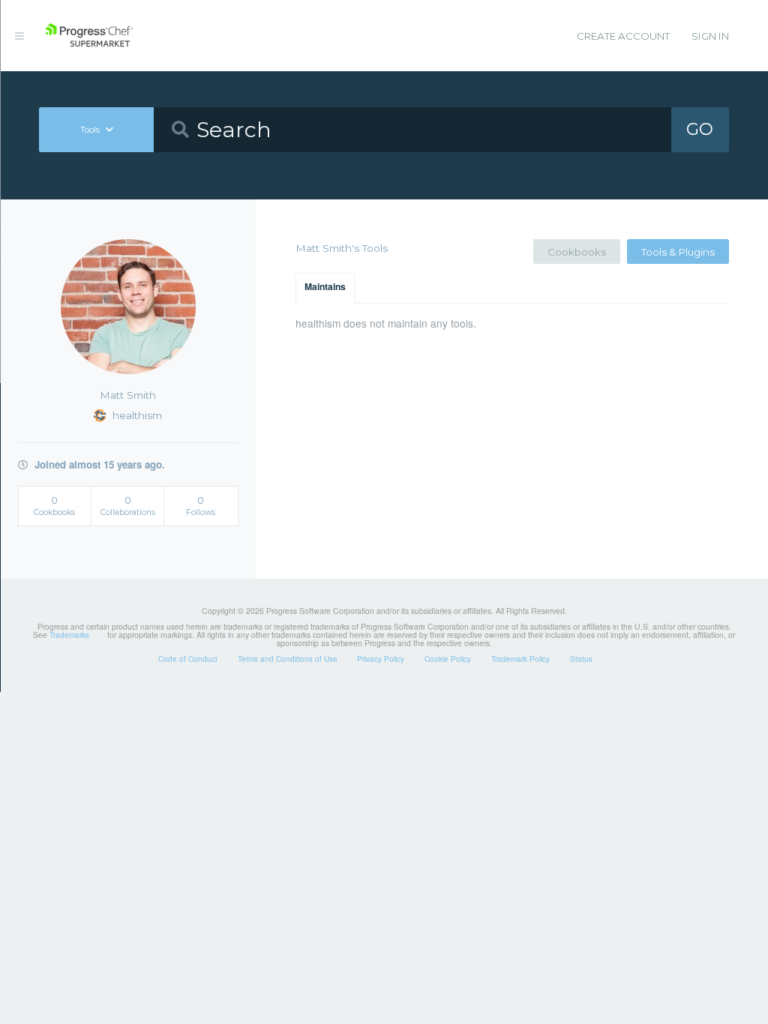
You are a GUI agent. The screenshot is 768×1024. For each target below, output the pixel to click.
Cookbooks (577, 252)
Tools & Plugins (678, 252)
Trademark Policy (520, 659)
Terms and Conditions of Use (288, 659)
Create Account (623, 36)
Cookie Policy (447, 659)
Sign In (710, 36)
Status (581, 659)
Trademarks (69, 635)
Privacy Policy (380, 659)
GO (699, 128)
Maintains (325, 286)
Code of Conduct (188, 659)
